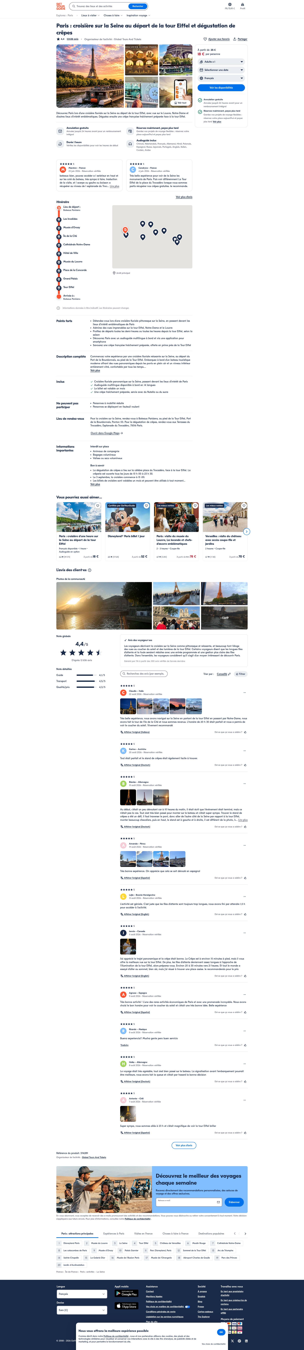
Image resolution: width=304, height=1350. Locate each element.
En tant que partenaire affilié (232, 1311)
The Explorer (204, 1316)
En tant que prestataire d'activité (232, 1293)
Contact (150, 1291)
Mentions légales (154, 1296)
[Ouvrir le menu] (245, 692)
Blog (200, 1301)
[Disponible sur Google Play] (126, 1294)
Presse (201, 1306)
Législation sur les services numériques (164, 1316)
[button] (67, 39)
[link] (78, 531)
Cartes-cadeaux (205, 1311)
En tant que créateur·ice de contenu (234, 1302)
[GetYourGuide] (60, 6)
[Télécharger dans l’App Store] (126, 1306)
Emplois (201, 1296)
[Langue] (229, 4)
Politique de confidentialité (137, 1219)
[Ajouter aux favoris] (98, 506)
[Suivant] (246, 531)
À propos (202, 1291)
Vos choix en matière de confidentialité (165, 1306)
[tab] (77, 1233)
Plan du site (151, 1321)
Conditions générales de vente (160, 1311)
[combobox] (98, 6)
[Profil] (242, 4)
